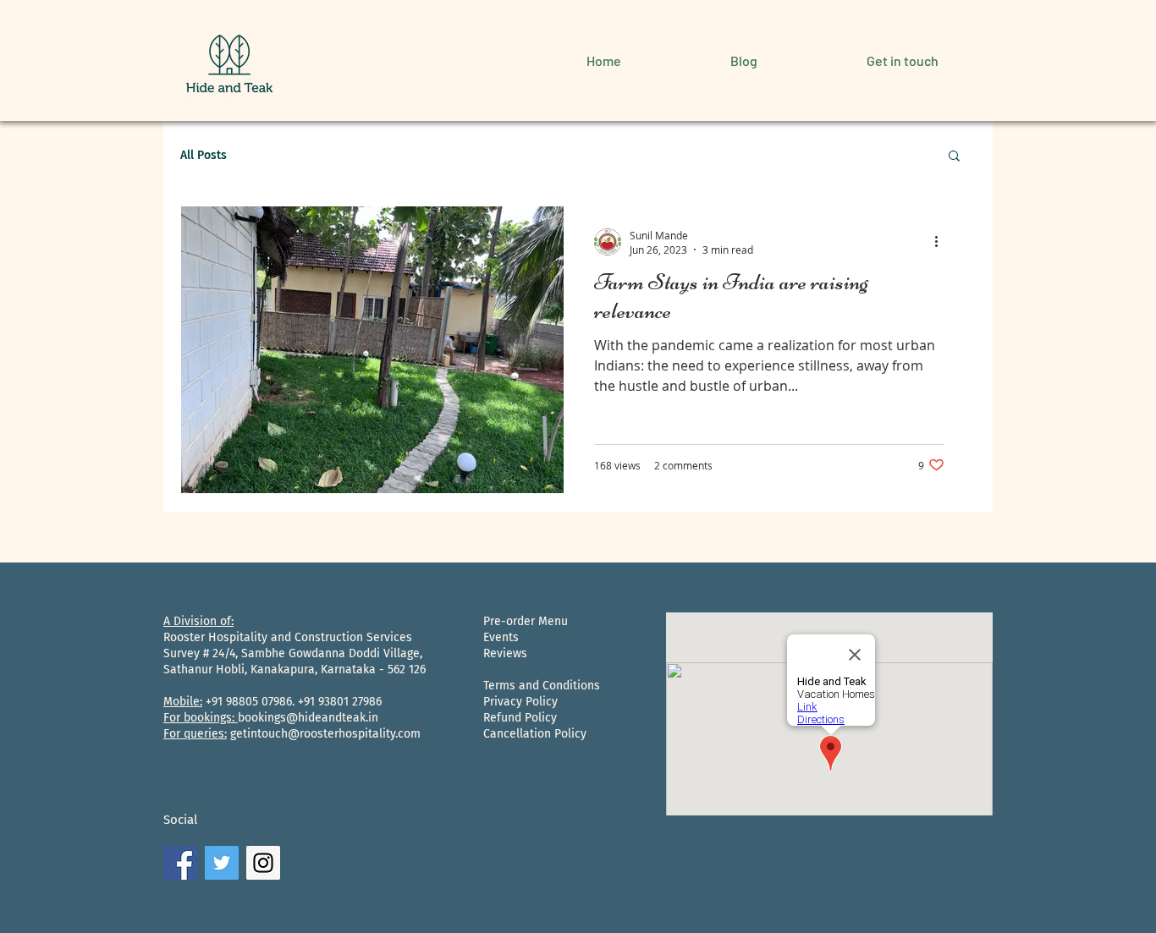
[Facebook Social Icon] (180, 863)
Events (501, 637)
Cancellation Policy (534, 734)
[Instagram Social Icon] (263, 863)
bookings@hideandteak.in (308, 718)
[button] (954, 157)
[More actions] (942, 242)
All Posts (203, 155)
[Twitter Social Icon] (222, 863)
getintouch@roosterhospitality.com (325, 734)
